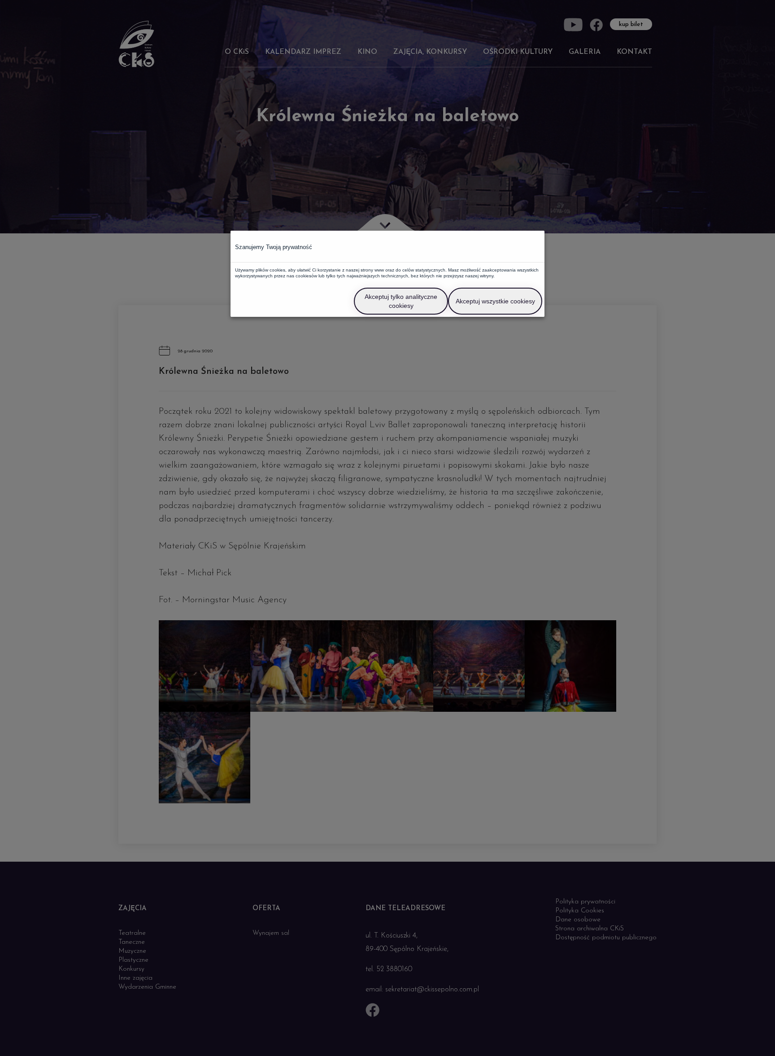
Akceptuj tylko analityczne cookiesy (401, 301)
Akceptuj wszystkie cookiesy (495, 301)
